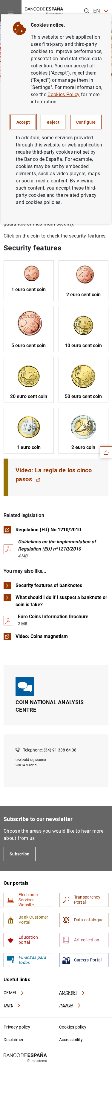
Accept (23, 122)
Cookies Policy (63, 94)
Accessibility (71, 1039)
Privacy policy (17, 1027)
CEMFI (10, 992)
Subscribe (20, 854)
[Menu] (11, 11)
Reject (53, 122)
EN (96, 10)
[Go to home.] (44, 10)
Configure (86, 122)
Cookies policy (73, 1027)
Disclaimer (14, 1039)
